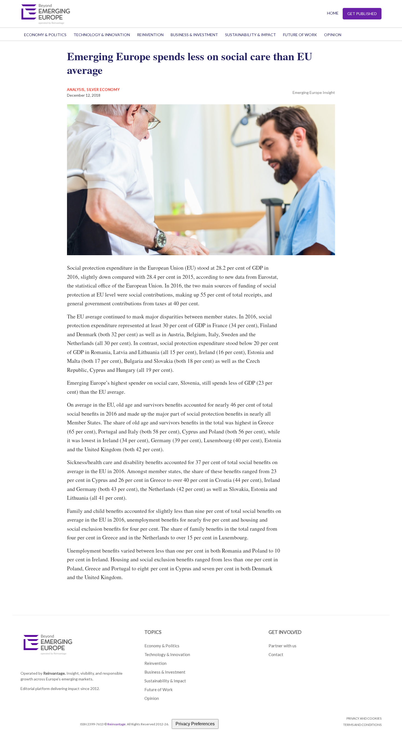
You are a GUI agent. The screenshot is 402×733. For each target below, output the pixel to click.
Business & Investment (194, 34)
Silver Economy (103, 89)
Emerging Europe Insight (314, 92)
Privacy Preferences (195, 723)
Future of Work (300, 34)
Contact (276, 654)
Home (333, 13)
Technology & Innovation (102, 34)
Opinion (332, 34)
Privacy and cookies (363, 718)
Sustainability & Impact (250, 34)
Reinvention (150, 34)
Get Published (362, 13)
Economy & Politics (45, 34)
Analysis (76, 89)
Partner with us (282, 645)
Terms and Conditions (362, 725)
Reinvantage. (54, 673)
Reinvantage (116, 724)
